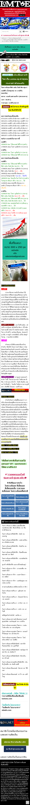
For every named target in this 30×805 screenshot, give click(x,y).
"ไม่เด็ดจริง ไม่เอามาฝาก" (11, 705)
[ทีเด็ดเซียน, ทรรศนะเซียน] (15, 270)
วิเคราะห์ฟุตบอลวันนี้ (15, 38)
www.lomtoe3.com (10, 15)
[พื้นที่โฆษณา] (15, 249)
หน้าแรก (4, 38)
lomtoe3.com (4, 769)
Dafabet (6, 107)
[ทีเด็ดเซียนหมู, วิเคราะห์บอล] (15, 390)
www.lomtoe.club (22, 9)
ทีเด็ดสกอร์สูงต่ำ (9, 684)
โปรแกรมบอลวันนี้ (12, 776)
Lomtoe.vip (7, 75)
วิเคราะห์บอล (19, 769)
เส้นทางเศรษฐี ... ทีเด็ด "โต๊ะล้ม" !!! (15, 693)
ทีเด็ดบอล (25, 783)
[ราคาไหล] (15, 228)
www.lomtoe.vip (9, 11)
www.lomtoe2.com (9, 13)
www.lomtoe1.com (19, 11)
